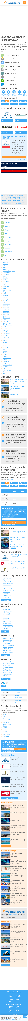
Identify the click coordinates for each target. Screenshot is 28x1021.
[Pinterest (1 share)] (7, 683)
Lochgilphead (6, 337)
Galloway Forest (7, 290)
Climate (10, 1011)
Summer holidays (7, 587)
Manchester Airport (8, 638)
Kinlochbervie (6, 318)
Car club (5, 726)
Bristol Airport (7, 642)
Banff (4, 267)
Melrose (5, 342)
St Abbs (5, 359)
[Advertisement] (14, 20)
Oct (16, 104)
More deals (5, 631)
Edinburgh (7, 226)
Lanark (5, 328)
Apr (16, 101)
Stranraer (5, 366)
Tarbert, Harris (7, 368)
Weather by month (8, 95)
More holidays (5, 600)
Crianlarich (6, 274)
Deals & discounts (25, 95)
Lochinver (5, 339)
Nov (21, 104)
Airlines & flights (7, 613)
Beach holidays (7, 578)
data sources (18, 204)
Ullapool (5, 372)
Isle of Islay (6, 306)
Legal (10, 998)
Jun (25, 101)
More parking (5, 655)
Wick (4, 373)
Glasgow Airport (7, 650)
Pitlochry (5, 356)
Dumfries (5, 278)
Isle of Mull (6, 309)
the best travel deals (13, 914)
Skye (6, 233)
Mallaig (5, 340)
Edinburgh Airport (8, 647)
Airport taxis (6, 722)
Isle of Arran (6, 304)
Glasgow (7, 230)
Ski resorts (6, 597)
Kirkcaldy (5, 319)
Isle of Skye (6, 311)
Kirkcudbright (6, 321)
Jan (3, 101)
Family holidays (7, 581)
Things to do (6, 736)
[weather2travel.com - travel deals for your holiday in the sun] (12, 3)
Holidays (5, 714)
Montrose (5, 344)
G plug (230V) (18, 700)
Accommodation (7, 720)
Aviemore (5, 264)
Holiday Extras (7, 623)
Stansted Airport (7, 640)
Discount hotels (7, 614)
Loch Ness (7, 255)
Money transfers (7, 733)
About (10, 994)
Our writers (18, 995)
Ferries (5, 731)
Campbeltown (6, 272)
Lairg (4, 326)
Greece (17, 1007)
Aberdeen (7, 222)
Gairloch (5, 288)
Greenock (5, 297)
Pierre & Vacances (7, 625)
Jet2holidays (6, 618)
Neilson (5, 620)
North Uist (6, 347)
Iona (4, 302)
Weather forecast (14, 95)
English (17, 695)
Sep (12, 104)
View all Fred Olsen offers (21, 159)
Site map (11, 999)
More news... (5, 965)
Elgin (4, 283)
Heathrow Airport (7, 670)
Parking (10, 1010)
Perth (4, 353)
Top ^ (3, 685)
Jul (2, 104)
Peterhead (5, 354)
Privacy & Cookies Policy (10, 1019)
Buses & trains (7, 724)
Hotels (4, 718)
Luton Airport (6, 643)
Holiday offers (6, 609)
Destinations (19, 94)
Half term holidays (8, 583)
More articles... (6, 846)
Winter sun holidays (8, 590)
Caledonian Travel (8, 627)
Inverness (7, 248)
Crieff (4, 276)
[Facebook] (2, 683)
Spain (17, 1009)
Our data (18, 994)
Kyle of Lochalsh (7, 325)
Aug (7, 104)
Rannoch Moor (7, 358)
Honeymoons (6, 592)
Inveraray (5, 299)
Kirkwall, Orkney (7, 323)
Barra (4, 269)
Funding (18, 998)
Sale (6, 147)
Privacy (10, 996)
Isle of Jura (6, 307)
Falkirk (4, 285)
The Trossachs (7, 370)
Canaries (18, 1006)
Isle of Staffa (6, 313)
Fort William (8, 244)
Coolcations (6, 594)
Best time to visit (3, 95)
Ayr (4, 266)
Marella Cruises (7, 621)
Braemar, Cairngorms (9, 271)
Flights (4, 716)
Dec (25, 104)
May (21, 101)
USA (17, 1011)
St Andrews (8, 237)
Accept (25, 1016)
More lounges (5, 679)
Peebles (5, 351)
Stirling (7, 241)
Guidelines (18, 996)
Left (16, 702)
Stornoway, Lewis (7, 365)
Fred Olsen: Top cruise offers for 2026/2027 (14, 137)
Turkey (17, 1010)
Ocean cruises (6, 734)
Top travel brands (8, 611)
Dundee (5, 279)
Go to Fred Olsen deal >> (14, 157)
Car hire (5, 727)
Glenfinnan (6, 295)
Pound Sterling (18, 697)
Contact (10, 995)
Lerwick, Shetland (7, 332)
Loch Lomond (8, 251)
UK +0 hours (18, 692)
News (10, 1001)
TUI (4, 616)
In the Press (16, 1000)
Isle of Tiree (6, 314)
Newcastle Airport (8, 652)
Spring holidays (7, 585)
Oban (4, 349)
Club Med (5, 628)
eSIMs (4, 729)
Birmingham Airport (8, 645)
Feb (7, 101)
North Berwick (7, 346)
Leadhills (5, 330)
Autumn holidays (7, 588)
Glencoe (5, 293)
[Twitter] (4, 683)
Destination (4, 166)
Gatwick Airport (7, 648)
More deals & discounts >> (9, 798)
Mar (12, 101)
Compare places (7, 595)
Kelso (4, 316)
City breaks (6, 580)
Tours (4, 738)
